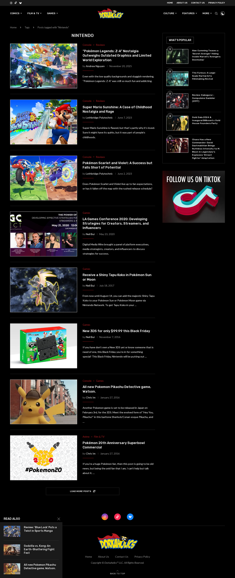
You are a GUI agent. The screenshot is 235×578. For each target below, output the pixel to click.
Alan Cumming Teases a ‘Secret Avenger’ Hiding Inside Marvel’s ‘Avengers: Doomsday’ (206, 55)
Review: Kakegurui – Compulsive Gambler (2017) (203, 98)
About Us (182, 3)
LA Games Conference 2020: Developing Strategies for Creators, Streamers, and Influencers (116, 223)
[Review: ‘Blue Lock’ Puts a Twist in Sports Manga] (12, 531)
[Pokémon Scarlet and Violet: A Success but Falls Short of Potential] (43, 178)
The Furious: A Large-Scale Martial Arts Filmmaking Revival (204, 75)
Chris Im (90, 397)
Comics (14, 13)
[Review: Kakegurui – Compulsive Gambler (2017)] (177, 101)
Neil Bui (90, 234)
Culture (168, 13)
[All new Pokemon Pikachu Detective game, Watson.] (43, 402)
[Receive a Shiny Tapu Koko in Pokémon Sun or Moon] (43, 290)
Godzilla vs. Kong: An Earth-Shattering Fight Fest (39, 549)
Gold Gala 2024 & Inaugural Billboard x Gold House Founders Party (206, 120)
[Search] (216, 13)
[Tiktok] (16, 3)
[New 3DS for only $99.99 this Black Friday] (43, 345)
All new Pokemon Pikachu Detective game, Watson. (40, 566)
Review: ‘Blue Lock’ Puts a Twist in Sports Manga (40, 529)
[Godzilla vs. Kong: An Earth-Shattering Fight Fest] (12, 549)
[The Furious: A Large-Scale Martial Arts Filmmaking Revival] (177, 78)
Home (170, 3)
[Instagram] (11, 3)
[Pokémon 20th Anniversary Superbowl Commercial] (43, 457)
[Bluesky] (20, 3)
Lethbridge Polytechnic (99, 117)
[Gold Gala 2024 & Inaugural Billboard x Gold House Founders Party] (177, 123)
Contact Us (198, 3)
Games (51, 13)
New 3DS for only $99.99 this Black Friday (116, 331)
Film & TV (33, 13)
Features (188, 13)
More (206, 13)
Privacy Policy (216, 3)
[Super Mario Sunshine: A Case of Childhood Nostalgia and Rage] (43, 122)
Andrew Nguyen (95, 66)
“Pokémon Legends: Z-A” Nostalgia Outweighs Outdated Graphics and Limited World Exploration (117, 55)
